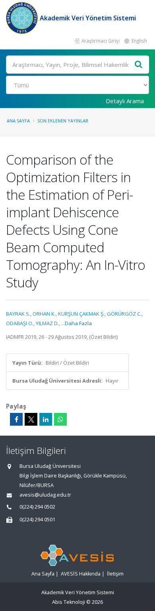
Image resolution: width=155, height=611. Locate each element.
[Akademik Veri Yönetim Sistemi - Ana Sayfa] (23, 18)
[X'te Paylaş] (31, 419)
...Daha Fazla (76, 323)
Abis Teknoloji (68, 602)
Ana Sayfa (18, 121)
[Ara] (138, 65)
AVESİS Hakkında (81, 573)
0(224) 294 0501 (37, 519)
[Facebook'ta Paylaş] (16, 419)
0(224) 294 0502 (37, 506)
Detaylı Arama (125, 101)
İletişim (115, 573)
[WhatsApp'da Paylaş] (60, 419)
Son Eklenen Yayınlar (62, 121)
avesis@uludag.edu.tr (45, 494)
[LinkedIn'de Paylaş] (45, 419)
